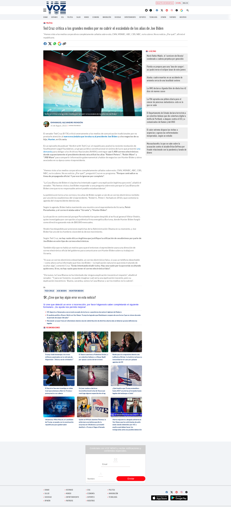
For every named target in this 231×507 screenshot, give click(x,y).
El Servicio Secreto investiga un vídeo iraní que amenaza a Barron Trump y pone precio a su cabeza (59, 390)
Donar (45, 17)
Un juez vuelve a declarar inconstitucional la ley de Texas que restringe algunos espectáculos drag (92, 390)
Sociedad (118, 17)
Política (49, 23)
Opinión (163, 17)
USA (62, 17)
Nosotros (183, 17)
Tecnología (153, 17)
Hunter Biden (76, 291)
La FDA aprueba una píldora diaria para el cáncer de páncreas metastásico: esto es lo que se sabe (165, 102)
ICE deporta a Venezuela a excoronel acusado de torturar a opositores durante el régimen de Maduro (84, 312)
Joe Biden (62, 291)
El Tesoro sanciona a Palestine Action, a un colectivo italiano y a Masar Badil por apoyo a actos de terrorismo (93, 356)
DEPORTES (142, 17)
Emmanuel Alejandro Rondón (67, 122)
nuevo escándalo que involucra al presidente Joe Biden (91, 136)
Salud (78, 17)
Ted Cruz (49, 291)
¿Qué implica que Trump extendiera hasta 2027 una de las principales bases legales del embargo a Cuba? (126, 390)
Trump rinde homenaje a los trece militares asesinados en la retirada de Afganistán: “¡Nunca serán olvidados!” (59, 356)
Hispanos (54, 17)
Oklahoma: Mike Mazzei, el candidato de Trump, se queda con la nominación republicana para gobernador (59, 422)
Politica (70, 17)
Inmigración (107, 17)
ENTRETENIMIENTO (130, 17)
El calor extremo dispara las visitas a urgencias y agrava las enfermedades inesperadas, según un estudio (162, 133)
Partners (173, 17)
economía (95, 17)
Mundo (86, 17)
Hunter (51, 139)
